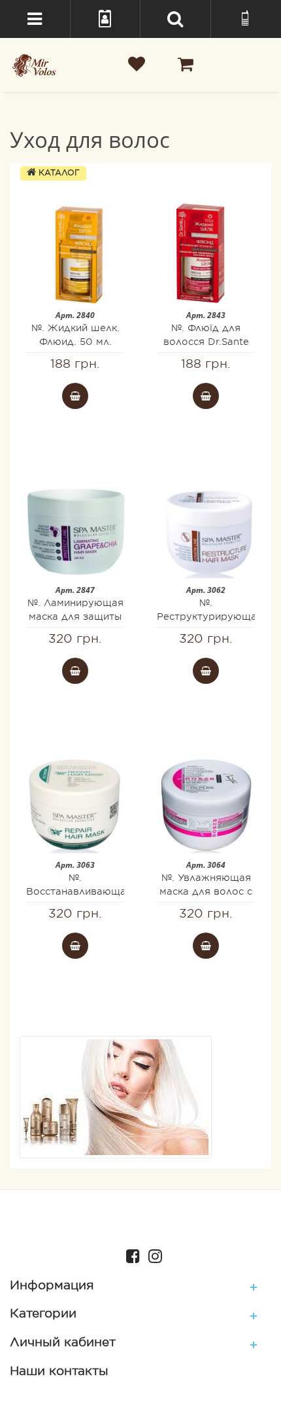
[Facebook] (130, 1254)
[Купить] (75, 396)
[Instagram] (152, 1254)
